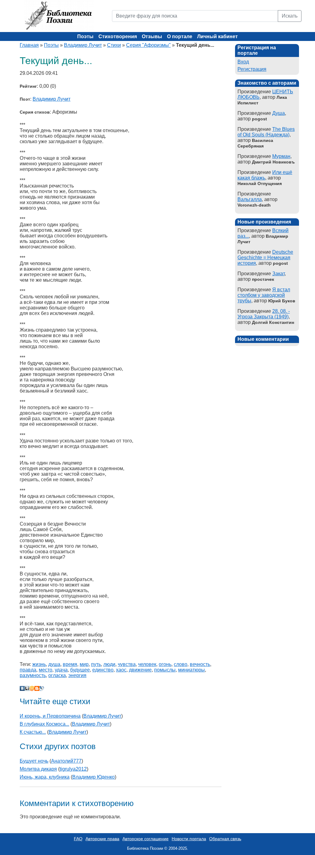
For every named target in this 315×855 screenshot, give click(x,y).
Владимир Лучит (83, 45)
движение (140, 669)
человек (147, 664)
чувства (127, 664)
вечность (200, 664)
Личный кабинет (217, 36)
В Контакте (22, 688)
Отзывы (152, 36)
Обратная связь (225, 838)
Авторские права (102, 838)
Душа (278, 113)
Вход (243, 61)
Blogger (36, 688)
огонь (165, 664)
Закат (278, 273)
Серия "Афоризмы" (148, 45)
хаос (121, 669)
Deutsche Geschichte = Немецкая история (265, 257)
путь (96, 664)
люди (109, 664)
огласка (57, 675)
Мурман (281, 156)
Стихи (114, 45)
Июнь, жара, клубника (45, 777)
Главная (29, 45)
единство (103, 669)
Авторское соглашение (145, 838)
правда (28, 669)
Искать (289, 15)
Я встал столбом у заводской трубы (263, 295)
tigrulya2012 (73, 769)
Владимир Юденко (93, 777)
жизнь (39, 664)
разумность (33, 675)
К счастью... (33, 732)
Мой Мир (32, 688)
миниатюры (191, 669)
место (45, 669)
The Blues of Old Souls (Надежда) (266, 132)
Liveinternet (27, 688)
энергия (77, 675)
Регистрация (251, 69)
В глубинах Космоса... (44, 724)
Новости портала (189, 838)
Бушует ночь (34, 761)
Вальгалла (249, 199)
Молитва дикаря (38, 769)
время (70, 664)
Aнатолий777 (66, 761)
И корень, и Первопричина (50, 716)
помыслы (165, 669)
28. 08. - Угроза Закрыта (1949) (263, 314)
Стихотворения (117, 36)
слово (180, 664)
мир (84, 664)
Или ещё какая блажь (264, 175)
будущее (80, 669)
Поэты (85, 36)
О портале (179, 36)
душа (54, 664)
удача (61, 669)
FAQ (78, 838)
